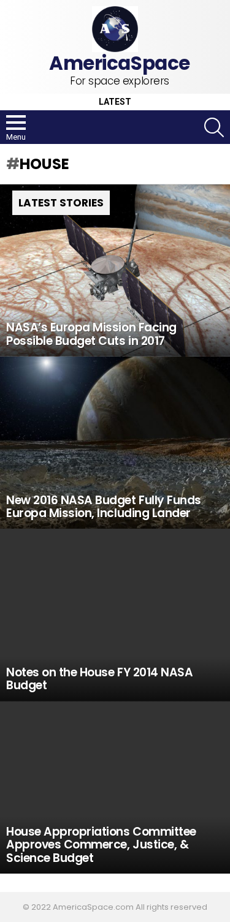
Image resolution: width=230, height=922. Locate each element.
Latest (115, 102)
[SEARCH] (214, 127)
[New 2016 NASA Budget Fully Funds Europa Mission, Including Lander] (115, 443)
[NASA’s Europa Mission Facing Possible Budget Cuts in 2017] (115, 270)
